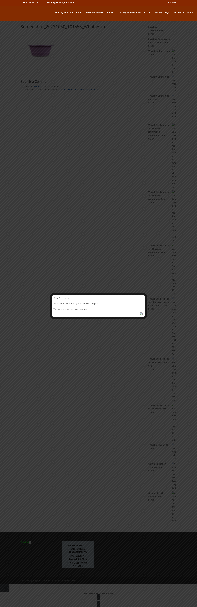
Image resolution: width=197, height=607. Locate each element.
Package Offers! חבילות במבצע (134, 13)
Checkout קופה (161, 13)
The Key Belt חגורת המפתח (68, 13)
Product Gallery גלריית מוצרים (100, 13)
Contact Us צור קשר (182, 13)
